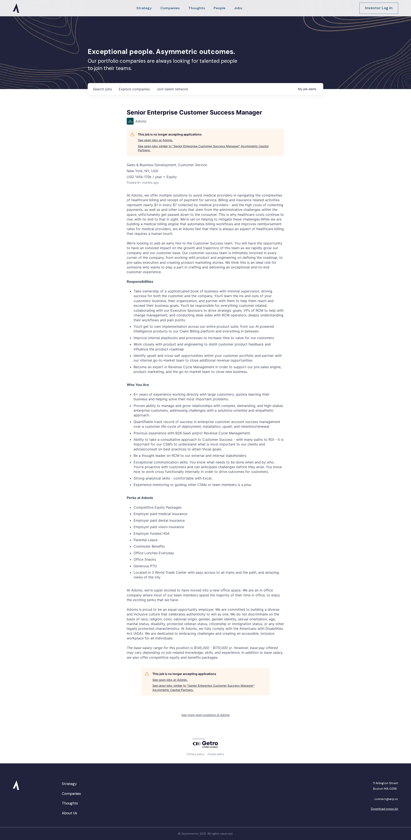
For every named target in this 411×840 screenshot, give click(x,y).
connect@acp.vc (386, 799)
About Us (69, 813)
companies (134, 89)
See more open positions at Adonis (205, 715)
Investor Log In (379, 7)
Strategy (69, 783)
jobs (102, 89)
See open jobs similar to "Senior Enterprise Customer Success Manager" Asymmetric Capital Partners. (203, 148)
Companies (71, 793)
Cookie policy (216, 754)
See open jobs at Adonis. (155, 140)
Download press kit (384, 809)
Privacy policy (195, 754)
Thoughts (70, 803)
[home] (16, 8)
